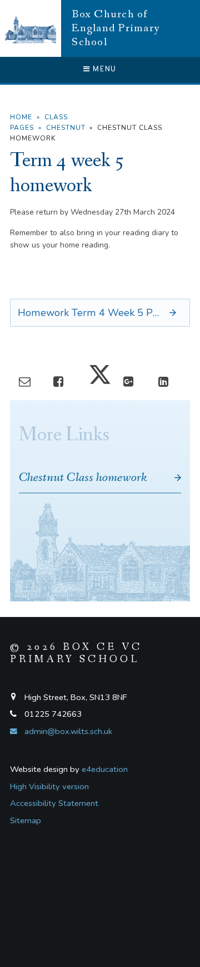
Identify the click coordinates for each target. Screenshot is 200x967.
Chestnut (66, 127)
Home (21, 117)
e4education (105, 769)
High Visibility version (49, 786)
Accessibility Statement (54, 803)
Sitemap (25, 820)
